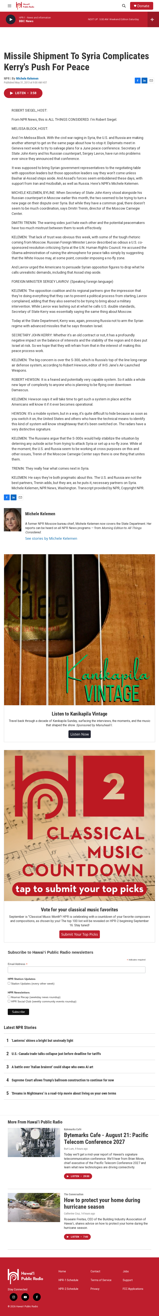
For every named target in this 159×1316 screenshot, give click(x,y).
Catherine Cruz (72, 1213)
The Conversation (73, 1194)
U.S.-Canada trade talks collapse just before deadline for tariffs (56, 1054)
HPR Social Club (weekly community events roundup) (43, 1001)
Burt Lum (69, 1148)
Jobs (126, 1271)
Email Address (18, 964)
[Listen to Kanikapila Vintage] (79, 629)
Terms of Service (101, 1280)
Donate (143, 6)
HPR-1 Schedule (68, 1280)
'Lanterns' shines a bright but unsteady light (42, 1040)
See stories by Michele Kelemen (51, 538)
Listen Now (79, 734)
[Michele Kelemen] (12, 519)
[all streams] (153, 19)
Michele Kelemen (27, 78)
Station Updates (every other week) (32, 983)
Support (128, 1280)
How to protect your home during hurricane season (102, 1203)
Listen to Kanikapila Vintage (79, 714)
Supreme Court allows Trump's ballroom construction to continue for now (63, 1080)
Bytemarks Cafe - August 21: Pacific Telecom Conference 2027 (106, 1138)
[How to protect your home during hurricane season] (34, 1207)
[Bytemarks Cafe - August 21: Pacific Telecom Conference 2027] (34, 1142)
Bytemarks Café (72, 1129)
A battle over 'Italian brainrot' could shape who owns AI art (52, 1067)
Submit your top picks (79, 934)
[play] (11, 19)
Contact (95, 1271)
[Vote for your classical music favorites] (79, 825)
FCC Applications (133, 1288)
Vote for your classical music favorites (79, 910)
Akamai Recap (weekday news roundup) (35, 997)
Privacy (95, 1288)
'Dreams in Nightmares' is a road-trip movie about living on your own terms (64, 1093)
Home (62, 1271)
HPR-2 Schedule (68, 1288)
